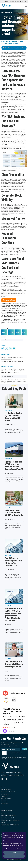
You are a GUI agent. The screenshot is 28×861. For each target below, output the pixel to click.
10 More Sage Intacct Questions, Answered (12, 361)
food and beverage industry (17, 52)
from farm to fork (16, 180)
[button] (3, 47)
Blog (3, 42)
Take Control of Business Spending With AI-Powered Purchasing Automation (14, 664)
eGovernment (4, 803)
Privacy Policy (10, 859)
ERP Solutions (24, 332)
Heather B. (11, 731)
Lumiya (3, 822)
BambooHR (4, 801)
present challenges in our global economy (11, 56)
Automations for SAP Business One (10, 824)
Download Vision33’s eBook (8, 289)
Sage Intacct (4, 796)
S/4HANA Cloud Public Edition (8, 791)
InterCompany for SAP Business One (10, 820)
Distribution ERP (18, 332)
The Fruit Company (14, 308)
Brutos (3, 813)
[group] (14, 48)
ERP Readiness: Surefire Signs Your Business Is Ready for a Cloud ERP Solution (13, 417)
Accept (14, 852)
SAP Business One (5, 141)
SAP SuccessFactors (6, 798)
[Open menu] (26, 6)
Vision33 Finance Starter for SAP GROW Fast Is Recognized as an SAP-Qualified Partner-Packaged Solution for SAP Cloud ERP (13, 614)
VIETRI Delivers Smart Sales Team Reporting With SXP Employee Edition (14, 512)
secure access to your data (18, 110)
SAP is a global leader (6, 130)
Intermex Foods (11, 316)
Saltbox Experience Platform (8, 817)
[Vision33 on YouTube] (6, 779)
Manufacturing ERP (11, 332)
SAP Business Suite (6, 789)
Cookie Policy (6, 840)
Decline (14, 856)
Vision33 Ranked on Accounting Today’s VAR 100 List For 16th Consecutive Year (13, 562)
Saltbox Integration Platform (8, 815)
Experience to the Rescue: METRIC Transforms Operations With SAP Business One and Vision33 (14, 465)
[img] (22, 48)
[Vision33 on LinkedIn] (2, 779)
